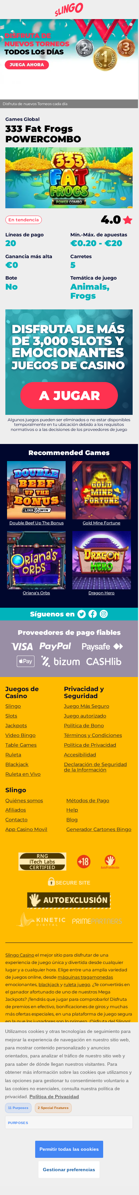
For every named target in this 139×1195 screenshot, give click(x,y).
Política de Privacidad (90, 745)
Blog (72, 820)
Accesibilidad (80, 755)
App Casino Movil (26, 829)
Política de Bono (84, 726)
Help (72, 810)
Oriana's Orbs (36, 592)
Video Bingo (20, 735)
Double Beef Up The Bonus (36, 522)
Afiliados (15, 810)
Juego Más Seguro (86, 706)
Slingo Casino (19, 955)
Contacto (16, 820)
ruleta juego (77, 984)
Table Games (21, 745)
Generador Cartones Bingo (98, 829)
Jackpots (16, 726)
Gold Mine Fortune (101, 522)
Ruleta (13, 755)
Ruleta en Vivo (23, 774)
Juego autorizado (85, 716)
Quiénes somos (24, 801)
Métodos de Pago (87, 801)
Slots (11, 716)
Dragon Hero (101, 592)
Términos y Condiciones (93, 735)
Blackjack (16, 764)
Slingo (13, 706)
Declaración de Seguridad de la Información (95, 767)
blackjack (49, 984)
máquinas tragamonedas (85, 977)
